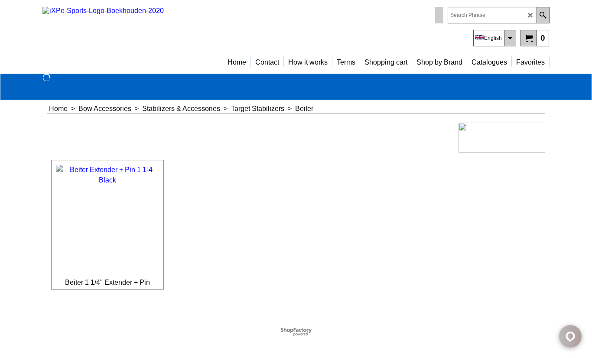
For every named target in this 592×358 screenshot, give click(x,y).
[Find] (543, 15)
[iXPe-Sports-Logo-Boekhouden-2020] (118, 28)
